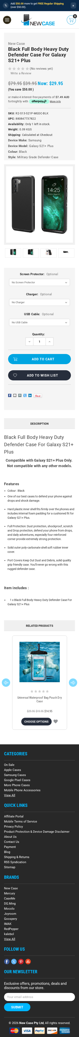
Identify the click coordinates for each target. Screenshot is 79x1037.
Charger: (39, 294)
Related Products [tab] (39, 625)
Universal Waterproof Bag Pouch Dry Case (39, 699)
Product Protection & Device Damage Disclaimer (36, 831)
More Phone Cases (17, 785)
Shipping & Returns (16, 857)
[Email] (14, 395)
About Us (10, 837)
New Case (11, 888)
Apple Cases (12, 770)
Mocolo (9, 908)
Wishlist (55, 721)
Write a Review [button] (21, 73)
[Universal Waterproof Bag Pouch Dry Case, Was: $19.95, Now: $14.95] (39, 662)
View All (9, 795)
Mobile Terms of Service (20, 821)
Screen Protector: (39, 274)
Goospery (10, 919)
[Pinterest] (37, 396)
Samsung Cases (15, 775)
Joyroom (10, 914)
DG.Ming (10, 903)
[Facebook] (9, 395)
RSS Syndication (15, 862)
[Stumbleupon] (28, 961)
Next (73, 682)
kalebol (9, 934)
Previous (6, 682)
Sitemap (9, 867)
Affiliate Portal (13, 816)
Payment (10, 847)
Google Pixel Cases (17, 780)
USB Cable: (39, 314)
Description (39, 423)
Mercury (9, 893)
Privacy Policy (13, 826)
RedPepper (11, 929)
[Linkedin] (30, 395)
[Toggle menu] (7, 20)
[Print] (19, 395)
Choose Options (36, 721)
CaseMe (9, 898)
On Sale (9, 765)
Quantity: (38, 334)
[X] (25, 395)
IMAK (7, 924)
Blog (7, 852)
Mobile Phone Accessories (22, 790)
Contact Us (11, 842)
